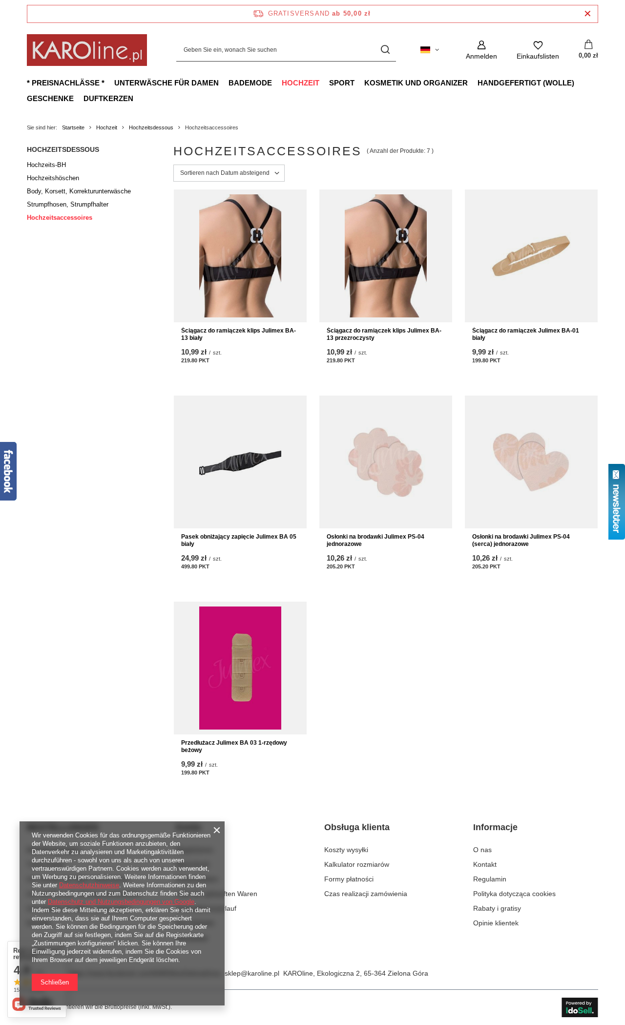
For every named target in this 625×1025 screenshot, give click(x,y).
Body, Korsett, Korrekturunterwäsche (79, 191)
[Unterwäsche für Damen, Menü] (223, 82)
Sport (341, 83)
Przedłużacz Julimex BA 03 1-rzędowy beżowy (234, 746)
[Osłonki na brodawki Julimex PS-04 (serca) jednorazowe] (531, 462)
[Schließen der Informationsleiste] (587, 14)
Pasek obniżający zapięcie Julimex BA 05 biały (238, 540)
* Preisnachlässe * (65, 83)
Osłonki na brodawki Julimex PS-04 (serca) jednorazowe (521, 540)
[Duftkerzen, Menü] (138, 98)
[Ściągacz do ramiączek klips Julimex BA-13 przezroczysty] (385, 255)
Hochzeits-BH (46, 164)
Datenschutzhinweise (89, 885)
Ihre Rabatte (195, 923)
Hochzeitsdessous (151, 127)
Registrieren (194, 850)
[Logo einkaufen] (87, 50)
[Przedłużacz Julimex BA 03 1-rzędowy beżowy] (240, 668)
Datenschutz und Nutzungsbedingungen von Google (121, 901)
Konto (188, 827)
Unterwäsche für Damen (166, 83)
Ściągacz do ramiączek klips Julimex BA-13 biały (238, 334)
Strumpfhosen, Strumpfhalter (67, 204)
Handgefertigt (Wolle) (526, 83)
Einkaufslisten (197, 879)
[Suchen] (385, 50)
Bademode (250, 83)
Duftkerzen (108, 98)
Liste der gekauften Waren (216, 894)
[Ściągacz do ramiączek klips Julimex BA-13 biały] (240, 255)
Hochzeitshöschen (53, 178)
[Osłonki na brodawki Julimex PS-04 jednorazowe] (385, 462)
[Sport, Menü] (359, 82)
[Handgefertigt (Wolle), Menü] (579, 82)
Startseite (73, 127)
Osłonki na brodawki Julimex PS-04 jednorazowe (375, 540)
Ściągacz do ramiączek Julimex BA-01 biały (525, 334)
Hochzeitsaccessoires (59, 217)
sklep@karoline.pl (252, 973)
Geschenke (50, 98)
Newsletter (192, 938)
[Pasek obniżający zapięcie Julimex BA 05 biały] (240, 462)
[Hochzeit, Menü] (324, 82)
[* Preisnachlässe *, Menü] (109, 82)
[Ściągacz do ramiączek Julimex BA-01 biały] (531, 255)
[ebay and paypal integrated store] (580, 1007)
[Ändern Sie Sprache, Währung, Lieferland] (429, 49)
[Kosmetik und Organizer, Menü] (472, 82)
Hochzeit (300, 83)
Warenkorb (192, 864)
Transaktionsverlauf (206, 908)
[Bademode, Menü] (276, 82)
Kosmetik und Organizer (416, 83)
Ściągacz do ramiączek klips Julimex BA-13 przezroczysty (384, 334)
